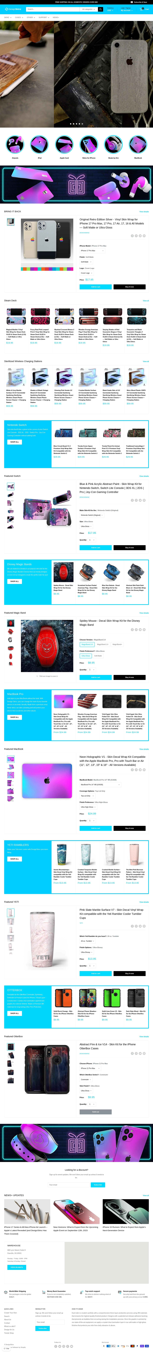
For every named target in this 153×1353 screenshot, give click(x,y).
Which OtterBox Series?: (94, 1075)
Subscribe (98, 1185)
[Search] (100, 9)
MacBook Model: (98, 780)
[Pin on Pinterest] (136, 235)
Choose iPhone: (94, 1063)
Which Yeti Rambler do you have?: (99, 936)
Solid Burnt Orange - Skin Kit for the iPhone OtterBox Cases (63, 1013)
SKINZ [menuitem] (6, 17)
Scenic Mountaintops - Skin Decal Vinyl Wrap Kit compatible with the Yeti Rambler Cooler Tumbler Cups (63, 874)
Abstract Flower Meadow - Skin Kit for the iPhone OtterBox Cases (87, 1013)
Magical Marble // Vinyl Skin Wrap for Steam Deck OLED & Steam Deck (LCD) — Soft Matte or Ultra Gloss (16, 334)
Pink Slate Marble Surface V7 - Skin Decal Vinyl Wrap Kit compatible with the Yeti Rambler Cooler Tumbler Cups (111, 913)
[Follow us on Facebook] (55, 1346)
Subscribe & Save (140, 2)
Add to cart (95, 287)
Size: (86, 521)
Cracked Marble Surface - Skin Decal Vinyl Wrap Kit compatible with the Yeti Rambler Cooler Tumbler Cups (111, 874)
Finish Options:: (91, 947)
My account (126, 10)
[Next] (149, 144)
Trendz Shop (9, 1333)
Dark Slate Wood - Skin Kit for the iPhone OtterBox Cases (135, 1013)
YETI (81, 923)
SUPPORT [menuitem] (43, 17)
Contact (7, 1323)
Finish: (87, 257)
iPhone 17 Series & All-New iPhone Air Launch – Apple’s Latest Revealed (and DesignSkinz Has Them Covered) (25, 1230)
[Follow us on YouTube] (71, 1346)
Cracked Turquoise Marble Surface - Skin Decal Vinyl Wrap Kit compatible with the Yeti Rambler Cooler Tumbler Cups (87, 874)
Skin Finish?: (90, 1086)
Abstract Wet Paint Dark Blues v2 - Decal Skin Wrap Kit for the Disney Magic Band (136, 588)
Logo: (87, 268)
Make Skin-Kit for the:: (99, 510)
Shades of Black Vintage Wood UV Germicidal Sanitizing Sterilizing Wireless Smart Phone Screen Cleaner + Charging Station (40, 396)
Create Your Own (10, 1313)
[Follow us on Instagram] (63, 1346)
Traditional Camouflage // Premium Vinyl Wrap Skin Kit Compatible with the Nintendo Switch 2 (135, 449)
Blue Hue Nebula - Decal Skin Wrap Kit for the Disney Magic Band (111, 587)
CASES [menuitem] (18, 17)
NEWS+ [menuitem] (56, 17)
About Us (7, 1319)
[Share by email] (144, 235)
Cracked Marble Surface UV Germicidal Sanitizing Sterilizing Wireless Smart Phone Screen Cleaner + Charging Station (88, 395)
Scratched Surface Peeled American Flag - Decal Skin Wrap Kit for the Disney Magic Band (87, 588)
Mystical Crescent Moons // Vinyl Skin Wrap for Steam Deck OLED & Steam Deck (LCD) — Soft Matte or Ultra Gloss (64, 334)
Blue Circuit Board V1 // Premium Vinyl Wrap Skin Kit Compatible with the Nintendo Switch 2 (63, 449)
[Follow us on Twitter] (59, 1346)
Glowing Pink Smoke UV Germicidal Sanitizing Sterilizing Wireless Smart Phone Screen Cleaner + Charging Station (63, 395)
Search (6, 1316)
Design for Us (9, 1330)
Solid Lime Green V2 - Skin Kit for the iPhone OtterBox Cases (112, 1013)
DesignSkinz (84, 233)
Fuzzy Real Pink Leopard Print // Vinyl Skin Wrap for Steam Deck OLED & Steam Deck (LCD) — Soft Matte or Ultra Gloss (40, 334)
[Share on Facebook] (132, 235)
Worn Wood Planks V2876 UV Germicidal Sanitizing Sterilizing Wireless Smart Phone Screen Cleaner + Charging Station (136, 395)
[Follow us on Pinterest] (67, 1346)
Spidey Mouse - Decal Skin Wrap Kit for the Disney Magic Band (63, 587)
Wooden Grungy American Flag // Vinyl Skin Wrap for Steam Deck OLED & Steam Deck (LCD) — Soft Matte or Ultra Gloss (88, 334)
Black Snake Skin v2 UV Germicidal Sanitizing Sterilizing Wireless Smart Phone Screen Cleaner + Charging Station (112, 395)
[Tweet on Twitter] (140, 235)
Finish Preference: (94, 802)
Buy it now (129, 287)
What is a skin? (9, 1326)
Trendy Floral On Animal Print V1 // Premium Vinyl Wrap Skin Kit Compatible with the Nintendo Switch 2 (112, 449)
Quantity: (83, 540)
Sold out (95, 1112)
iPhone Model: (93, 246)
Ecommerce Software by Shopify (15, 1347)
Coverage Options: (92, 791)
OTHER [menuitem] (30, 17)
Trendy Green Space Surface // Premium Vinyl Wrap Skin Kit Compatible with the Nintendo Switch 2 (87, 449)
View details (144, 212)
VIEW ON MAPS (17, 1267)
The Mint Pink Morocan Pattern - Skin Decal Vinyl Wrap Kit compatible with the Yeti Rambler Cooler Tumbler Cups (135, 874)
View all (146, 301)
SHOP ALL (14, 442)
